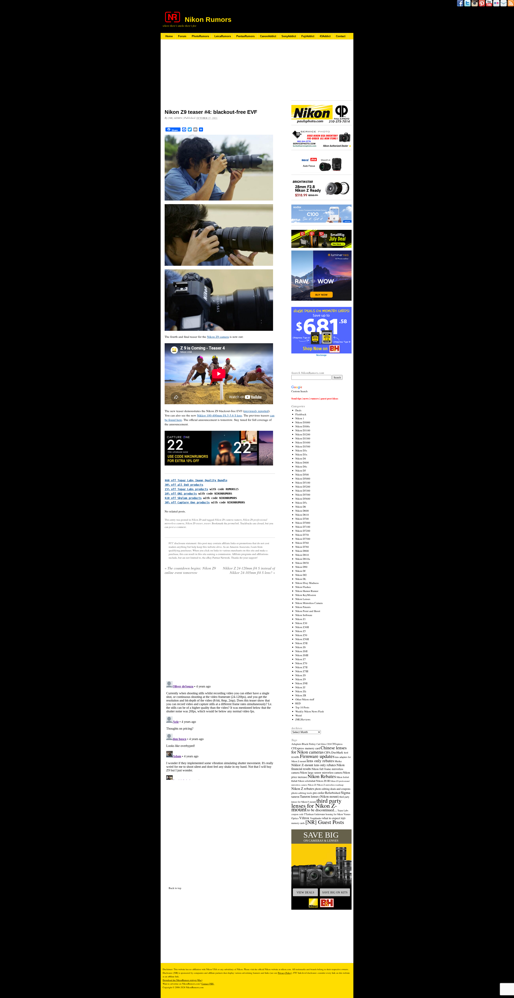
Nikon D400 (302, 462)
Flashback (300, 414)
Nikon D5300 (302, 490)
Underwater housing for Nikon (328, 814)
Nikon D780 (302, 547)
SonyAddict (288, 36)
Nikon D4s (301, 466)
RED (298, 703)
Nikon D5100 (302, 482)
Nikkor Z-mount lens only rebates (313, 765)
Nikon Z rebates (302, 788)
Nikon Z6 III (323, 781)
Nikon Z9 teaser (194, 523)
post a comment (177, 527)
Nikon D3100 (302, 430)
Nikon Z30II (302, 627)
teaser (207, 523)
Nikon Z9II (301, 683)
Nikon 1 (299, 418)
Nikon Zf (300, 687)
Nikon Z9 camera (218, 337)
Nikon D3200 (302, 434)
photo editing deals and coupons (332, 789)
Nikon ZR (300, 695)
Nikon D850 (302, 563)
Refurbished (332, 793)
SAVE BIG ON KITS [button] (335, 892)
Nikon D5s (301, 502)
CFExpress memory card (305, 748)
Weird (298, 715)
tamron (295, 796)
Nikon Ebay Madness (307, 583)
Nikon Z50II (302, 639)
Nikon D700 (302, 518)
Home (169, 36)
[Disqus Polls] (220, 629)
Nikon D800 (302, 551)
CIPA (327, 752)
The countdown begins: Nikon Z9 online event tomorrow (190, 570)
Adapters (296, 744)
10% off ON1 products (181, 493)
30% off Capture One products (187, 502)
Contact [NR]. (207, 983)
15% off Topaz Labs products (186, 489)
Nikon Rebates (322, 776)
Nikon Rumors (208, 19)
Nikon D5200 (302, 486)
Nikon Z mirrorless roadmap (330, 784)
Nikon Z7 (300, 659)
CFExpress (337, 744)
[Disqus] (220, 729)
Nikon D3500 (302, 446)
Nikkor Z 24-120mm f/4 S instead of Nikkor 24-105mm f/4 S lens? (249, 570)
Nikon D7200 (302, 531)
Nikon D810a (302, 559)
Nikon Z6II (301, 651)
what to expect (331, 818)
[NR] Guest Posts (324, 822)
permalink (233, 523)
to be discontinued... (322, 810)
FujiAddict (307, 36)
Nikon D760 (302, 543)
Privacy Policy (284, 972)
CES (329, 743)
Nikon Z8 (300, 675)
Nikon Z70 (301, 663)
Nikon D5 (300, 470)
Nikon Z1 (300, 619)
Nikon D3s (301, 450)
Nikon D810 (302, 555)
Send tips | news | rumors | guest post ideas (314, 398)
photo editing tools (301, 793)
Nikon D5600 (302, 498)
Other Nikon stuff (304, 699)
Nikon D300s (302, 426)
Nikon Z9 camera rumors (228, 519)
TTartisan (309, 814)
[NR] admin (175, 117)
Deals (298, 410)
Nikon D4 (300, 458)
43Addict (325, 36)
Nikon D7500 (302, 539)
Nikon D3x (301, 454)
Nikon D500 (302, 474)
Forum (182, 36)
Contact (340, 36)
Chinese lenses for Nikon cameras (319, 750)
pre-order (318, 792)
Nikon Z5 (300, 631)
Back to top (175, 888)
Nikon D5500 (302, 494)
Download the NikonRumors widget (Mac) (182, 980)
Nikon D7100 (302, 527)
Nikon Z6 (300, 647)
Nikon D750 (302, 535)
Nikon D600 (302, 510)
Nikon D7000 (302, 522)
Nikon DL (300, 579)
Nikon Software (303, 615)
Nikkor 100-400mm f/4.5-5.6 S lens (219, 415)
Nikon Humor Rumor (306, 591)
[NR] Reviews (302, 719)
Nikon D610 (302, 514)
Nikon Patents (303, 607)
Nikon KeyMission (305, 595)
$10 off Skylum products (183, 498)
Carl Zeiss (321, 743)
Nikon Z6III (301, 655)
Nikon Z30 (301, 623)
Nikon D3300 (302, 438)
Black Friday (309, 744)
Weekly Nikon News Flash (309, 711)
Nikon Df (300, 571)
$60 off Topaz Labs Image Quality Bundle (196, 480)
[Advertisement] (220, 77)
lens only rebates (320, 760)
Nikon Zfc (300, 691)
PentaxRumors (245, 36)
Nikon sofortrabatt (306, 780)
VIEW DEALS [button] (305, 892)
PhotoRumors (200, 36)
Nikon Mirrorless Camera (309, 603)
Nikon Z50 (301, 635)
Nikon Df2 (301, 575)
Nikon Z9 (197, 519)
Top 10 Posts (302, 707)
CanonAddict (268, 36)
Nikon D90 (301, 567)
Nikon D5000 (302, 478)
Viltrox (304, 818)
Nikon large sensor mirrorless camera (321, 772)
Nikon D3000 (302, 422)
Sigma (345, 792)
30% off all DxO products (184, 484)
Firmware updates (317, 756)
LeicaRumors (222, 36)
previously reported (256, 411)
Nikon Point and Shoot (307, 611)
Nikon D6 (300, 506)
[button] (321, 869)
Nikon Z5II (301, 643)
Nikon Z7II (301, 667)
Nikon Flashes (303, 587)
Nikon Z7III (301, 671)
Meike (338, 761)
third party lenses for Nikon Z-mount (316, 804)
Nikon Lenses (302, 599)
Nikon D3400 (302, 442)
